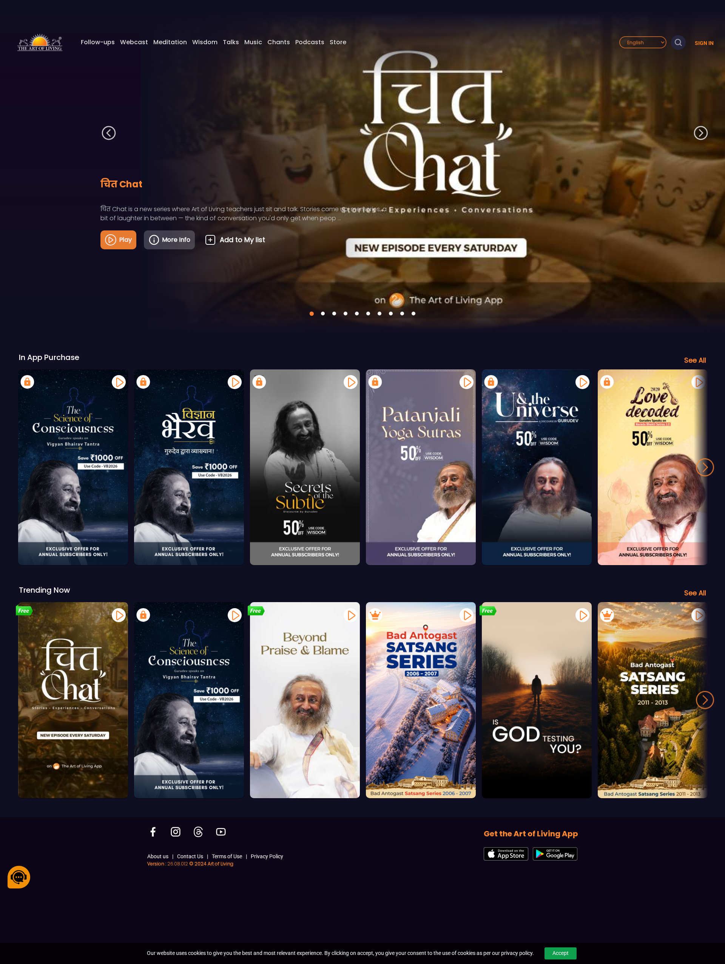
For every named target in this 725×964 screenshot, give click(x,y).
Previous (108, 132)
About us (157, 856)
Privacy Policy (267, 856)
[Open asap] (19, 877)
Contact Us (190, 856)
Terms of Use (227, 856)
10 (413, 313)
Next (700, 132)
